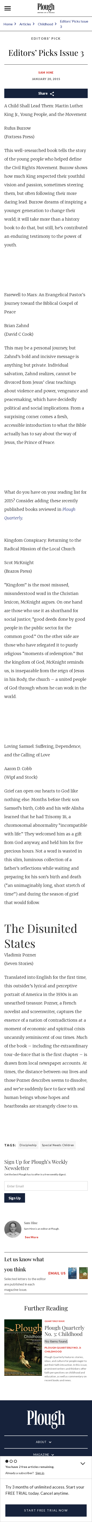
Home (8, 24)
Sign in (40, 1473)
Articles (25, 24)
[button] (7, 8)
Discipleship (28, 1145)
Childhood (45, 24)
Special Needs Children (58, 1145)
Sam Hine (46, 72)
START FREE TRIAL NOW (46, 1510)
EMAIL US (56, 1273)
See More (31, 1237)
